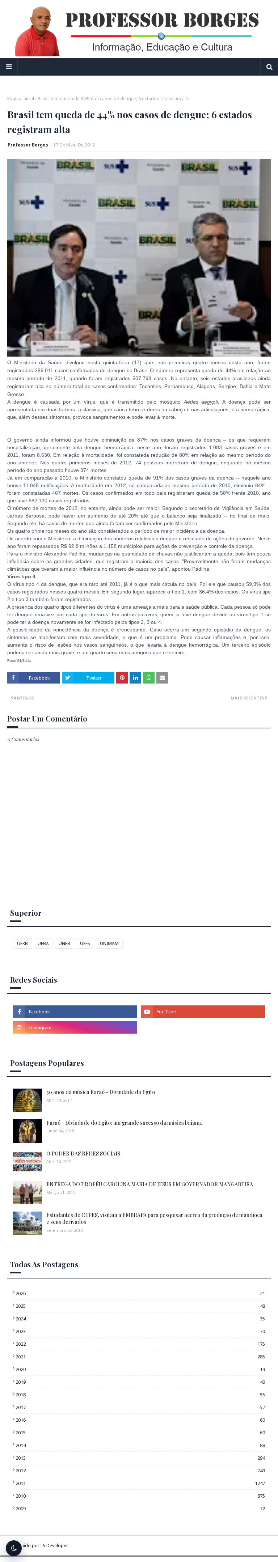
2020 (140, 1369)
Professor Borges (28, 145)
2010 (140, 1496)
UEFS (85, 943)
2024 (140, 1318)
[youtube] (203, 1011)
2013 (140, 1458)
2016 (140, 1420)
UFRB (22, 943)
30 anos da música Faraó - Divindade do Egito (100, 1092)
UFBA (43, 943)
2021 (140, 1356)
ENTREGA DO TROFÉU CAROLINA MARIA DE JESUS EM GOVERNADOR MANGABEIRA (149, 1184)
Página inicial (20, 98)
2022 (140, 1344)
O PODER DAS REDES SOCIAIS (83, 1153)
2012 (140, 1470)
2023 (140, 1331)
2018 (140, 1394)
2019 (140, 1382)
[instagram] (75, 1027)
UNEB (64, 943)
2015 (140, 1432)
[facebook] (75, 1011)
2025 (140, 1306)
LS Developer (54, 1545)
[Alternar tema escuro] (14, 1548)
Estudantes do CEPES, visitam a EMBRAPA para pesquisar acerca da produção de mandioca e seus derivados (154, 1219)
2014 (140, 1445)
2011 (140, 1483)
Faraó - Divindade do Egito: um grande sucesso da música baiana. (124, 1122)
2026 (140, 1293)
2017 (140, 1407)
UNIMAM (109, 943)
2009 (140, 1508)
